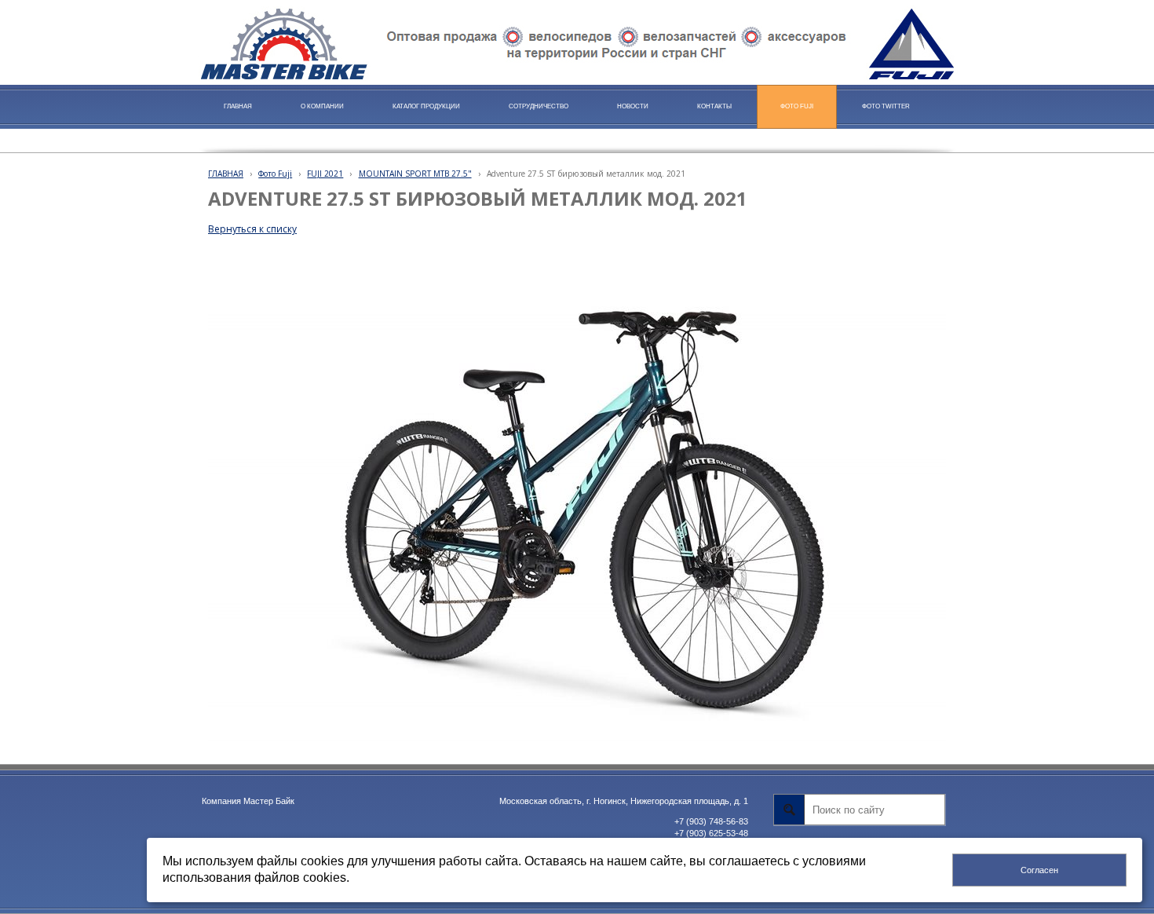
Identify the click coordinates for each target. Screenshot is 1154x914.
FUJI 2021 (325, 173)
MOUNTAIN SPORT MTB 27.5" (415, 173)
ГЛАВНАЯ (225, 173)
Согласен (1039, 870)
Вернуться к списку (252, 229)
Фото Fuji (275, 173)
